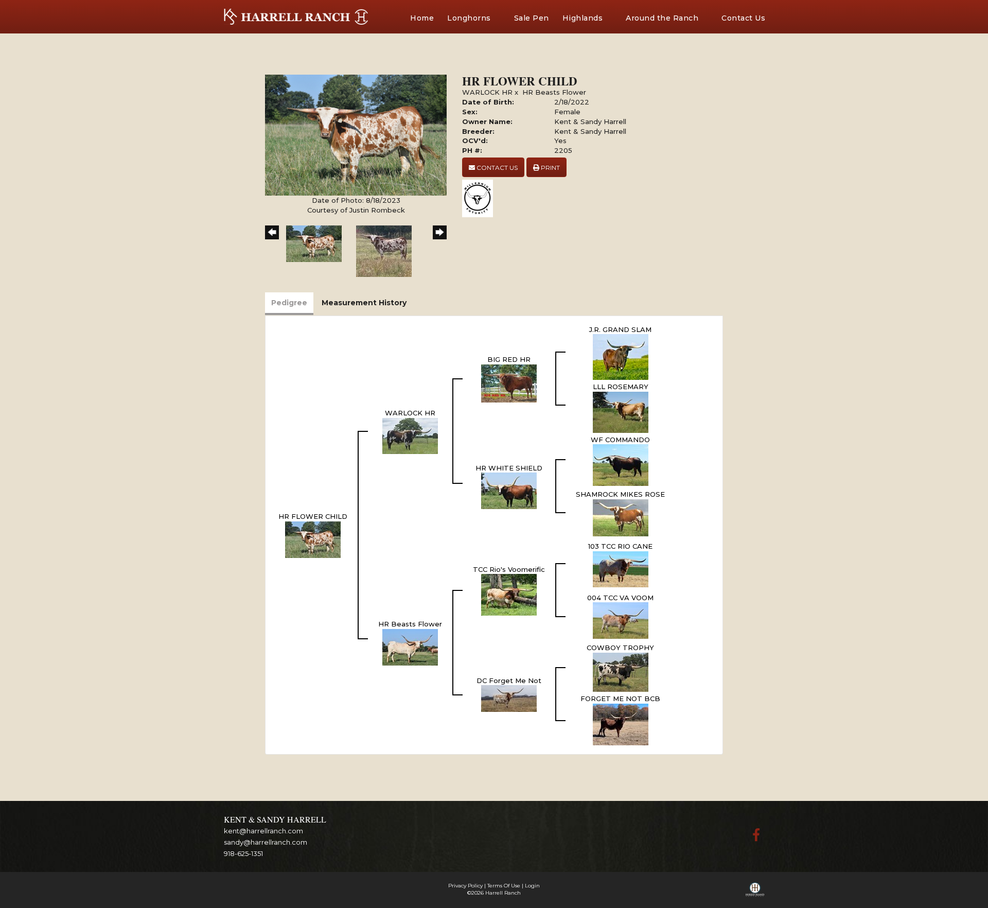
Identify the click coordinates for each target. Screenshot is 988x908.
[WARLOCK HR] (410, 435)
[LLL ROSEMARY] (620, 411)
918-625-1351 (243, 853)
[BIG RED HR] (509, 382)
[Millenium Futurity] (480, 198)
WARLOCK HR (487, 92)
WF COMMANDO (620, 439)
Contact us (496, 167)
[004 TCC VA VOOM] (620, 620)
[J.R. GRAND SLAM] (620, 356)
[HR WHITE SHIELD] (509, 490)
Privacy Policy (465, 885)
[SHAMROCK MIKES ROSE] (620, 517)
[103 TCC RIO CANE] (620, 568)
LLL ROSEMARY (620, 386)
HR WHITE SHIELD (508, 468)
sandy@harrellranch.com (265, 842)
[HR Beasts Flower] (410, 646)
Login (532, 885)
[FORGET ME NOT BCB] (620, 724)
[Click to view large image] (356, 134)
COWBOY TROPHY (620, 647)
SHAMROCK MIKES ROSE (620, 494)
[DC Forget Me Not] (509, 698)
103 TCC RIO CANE (620, 546)
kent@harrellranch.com (263, 831)
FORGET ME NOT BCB (620, 698)
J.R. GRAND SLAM (620, 329)
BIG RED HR (509, 359)
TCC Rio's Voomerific (509, 569)
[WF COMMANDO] (620, 464)
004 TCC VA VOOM (620, 597)
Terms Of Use (503, 885)
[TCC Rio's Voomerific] (509, 594)
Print (549, 167)
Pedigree (289, 302)
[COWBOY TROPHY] (620, 671)
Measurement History (364, 302)
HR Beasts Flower (554, 92)
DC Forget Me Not (509, 680)
